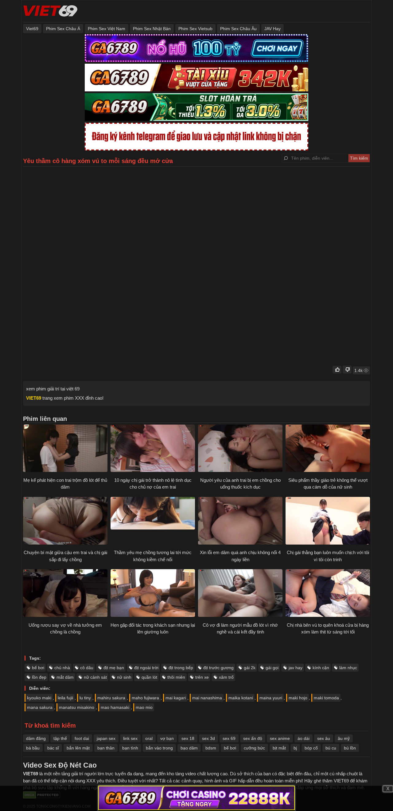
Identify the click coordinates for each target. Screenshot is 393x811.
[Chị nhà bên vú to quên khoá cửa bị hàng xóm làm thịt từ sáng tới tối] (328, 593)
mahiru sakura (111, 697)
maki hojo (298, 697)
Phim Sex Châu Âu (238, 28)
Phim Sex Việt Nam (106, 28)
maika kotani (240, 697)
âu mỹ (344, 738)
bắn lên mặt (78, 747)
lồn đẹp (39, 677)
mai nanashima (207, 697)
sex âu (323, 738)
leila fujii (65, 697)
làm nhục (348, 667)
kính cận (321, 667)
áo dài (303, 738)
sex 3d (208, 738)
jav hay (295, 667)
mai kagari (175, 697)
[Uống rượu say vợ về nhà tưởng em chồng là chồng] (65, 593)
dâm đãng (36, 738)
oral (149, 738)
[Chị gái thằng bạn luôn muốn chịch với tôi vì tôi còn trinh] (328, 521)
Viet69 (32, 28)
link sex (130, 738)
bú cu (330, 747)
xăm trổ (226, 677)
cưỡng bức (254, 747)
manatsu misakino (76, 707)
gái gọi (272, 667)
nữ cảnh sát (95, 677)
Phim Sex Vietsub (195, 28)
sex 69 (229, 738)
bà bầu (33, 747)
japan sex (106, 738)
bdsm (210, 747)
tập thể (60, 738)
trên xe (202, 677)
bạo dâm (189, 747)
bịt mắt (279, 747)
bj (295, 747)
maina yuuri (270, 697)
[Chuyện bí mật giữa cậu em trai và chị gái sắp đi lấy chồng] (65, 521)
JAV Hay (272, 28)
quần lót (149, 677)
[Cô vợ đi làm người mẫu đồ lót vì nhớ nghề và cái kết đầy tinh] (240, 593)
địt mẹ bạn (113, 667)
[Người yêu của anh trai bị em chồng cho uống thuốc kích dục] (240, 449)
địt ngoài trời (146, 667)
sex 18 (187, 738)
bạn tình (130, 747)
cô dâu (86, 667)
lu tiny (85, 697)
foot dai (82, 738)
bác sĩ (53, 747)
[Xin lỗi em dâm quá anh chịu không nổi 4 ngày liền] (240, 521)
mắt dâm (65, 677)
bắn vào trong (159, 747)
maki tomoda (326, 697)
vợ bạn (167, 738)
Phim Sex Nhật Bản (152, 28)
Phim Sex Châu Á (63, 28)
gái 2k (249, 667)
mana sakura (40, 707)
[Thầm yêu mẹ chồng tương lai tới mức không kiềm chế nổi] (153, 521)
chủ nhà (62, 667)
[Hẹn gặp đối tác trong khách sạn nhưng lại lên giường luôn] (153, 593)
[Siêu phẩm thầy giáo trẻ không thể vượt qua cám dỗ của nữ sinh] (328, 449)
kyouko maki (39, 697)
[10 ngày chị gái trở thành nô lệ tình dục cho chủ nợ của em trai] (153, 449)
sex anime (280, 738)
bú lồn (350, 747)
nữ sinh (124, 677)
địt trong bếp (181, 667)
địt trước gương (218, 667)
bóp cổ (311, 747)
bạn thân (106, 747)
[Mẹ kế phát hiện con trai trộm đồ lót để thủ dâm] (65, 449)
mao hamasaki (115, 707)
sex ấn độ (252, 738)
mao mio (144, 707)
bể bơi (38, 667)
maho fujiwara (145, 697)
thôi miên (176, 677)
